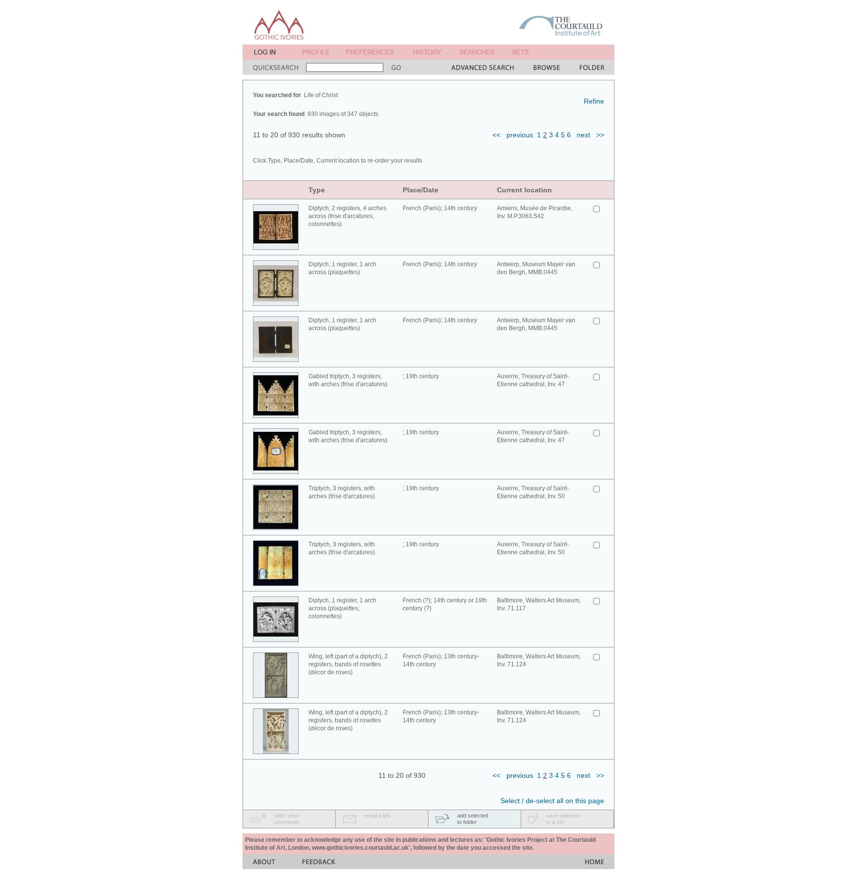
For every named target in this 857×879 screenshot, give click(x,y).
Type (316, 190)
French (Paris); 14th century (440, 208)
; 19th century (421, 376)
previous (519, 135)
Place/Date (420, 190)
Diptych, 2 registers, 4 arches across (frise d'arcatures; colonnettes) (347, 216)
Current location (524, 190)
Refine (594, 101)
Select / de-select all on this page (552, 801)
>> (600, 135)
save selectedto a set (563, 819)
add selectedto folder (472, 819)
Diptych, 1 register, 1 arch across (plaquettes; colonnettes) (342, 608)
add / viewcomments (287, 819)
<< (496, 135)
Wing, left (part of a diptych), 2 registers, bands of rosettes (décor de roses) (348, 664)
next (583, 135)
